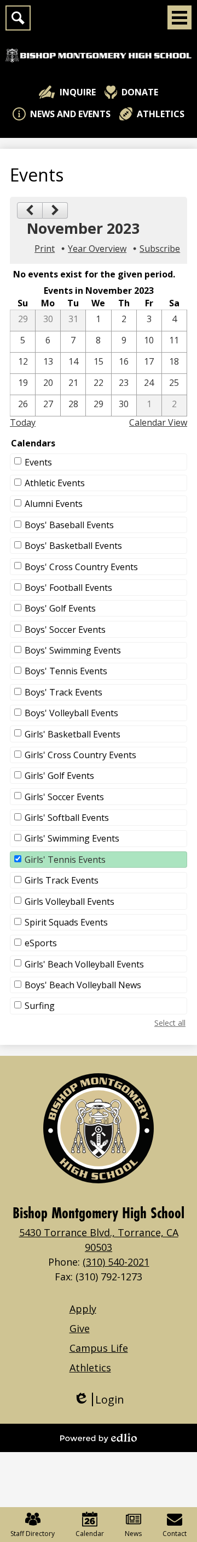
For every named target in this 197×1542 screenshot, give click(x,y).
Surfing (40, 1006)
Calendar (90, 1533)
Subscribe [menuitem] (160, 249)
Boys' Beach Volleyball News (83, 985)
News (133, 1533)
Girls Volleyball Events (69, 902)
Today (23, 422)
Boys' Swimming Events (73, 650)
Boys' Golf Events (60, 608)
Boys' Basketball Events (73, 546)
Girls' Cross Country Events (80, 755)
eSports (41, 943)
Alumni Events (54, 504)
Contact (175, 1533)
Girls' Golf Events (59, 776)
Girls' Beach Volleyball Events (84, 964)
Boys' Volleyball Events (71, 713)
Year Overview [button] (97, 249)
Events (38, 462)
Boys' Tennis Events (66, 671)
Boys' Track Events (63, 692)
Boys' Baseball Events (69, 525)
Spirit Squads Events (66, 922)
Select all (170, 1023)
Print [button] (44, 249)
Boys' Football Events (68, 588)
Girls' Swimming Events (72, 838)
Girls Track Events (62, 880)
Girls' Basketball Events (72, 734)
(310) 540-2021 (116, 1261)
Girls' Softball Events (67, 818)
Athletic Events (55, 483)
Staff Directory (32, 1533)
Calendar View (158, 422)
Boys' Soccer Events (65, 630)
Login (98, 1399)
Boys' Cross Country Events (81, 567)
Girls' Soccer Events (64, 797)
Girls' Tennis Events (65, 860)
